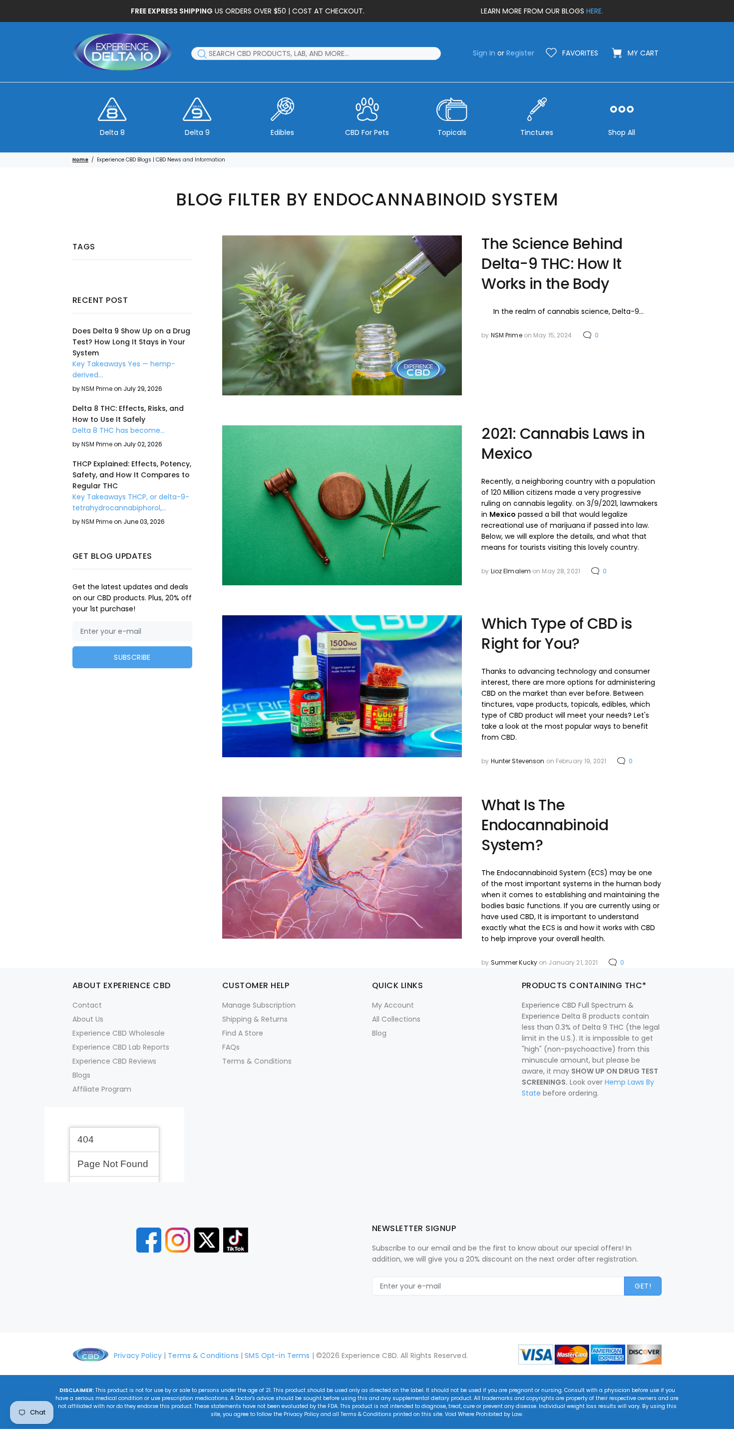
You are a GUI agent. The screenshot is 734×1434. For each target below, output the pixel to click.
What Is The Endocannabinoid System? (544, 825)
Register (520, 53)
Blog (379, 1033)
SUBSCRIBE (132, 657)
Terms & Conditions (257, 1061)
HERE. (594, 11)
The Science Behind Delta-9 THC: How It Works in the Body (551, 264)
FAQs (231, 1047)
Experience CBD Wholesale (118, 1033)
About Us (87, 1019)
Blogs (81, 1075)
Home (80, 159)
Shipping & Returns (255, 1019)
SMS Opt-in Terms (277, 1356)
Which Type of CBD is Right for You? (556, 634)
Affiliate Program (101, 1089)
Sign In (484, 53)
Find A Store (242, 1033)
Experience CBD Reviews (114, 1061)
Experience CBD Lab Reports (120, 1047)
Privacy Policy (138, 1356)
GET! (643, 1286)
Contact (87, 1005)
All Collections (396, 1019)
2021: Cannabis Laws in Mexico (563, 444)
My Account (393, 1005)
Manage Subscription (259, 1005)
